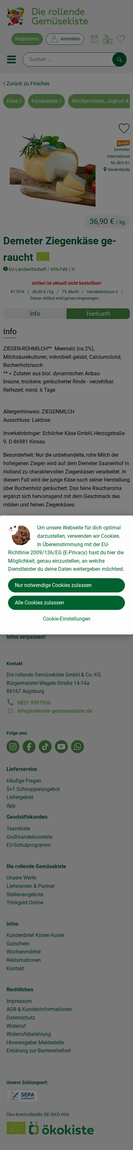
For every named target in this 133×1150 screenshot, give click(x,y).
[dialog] (66, 575)
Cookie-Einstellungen (66, 619)
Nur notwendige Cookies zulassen (53, 585)
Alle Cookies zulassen (39, 603)
